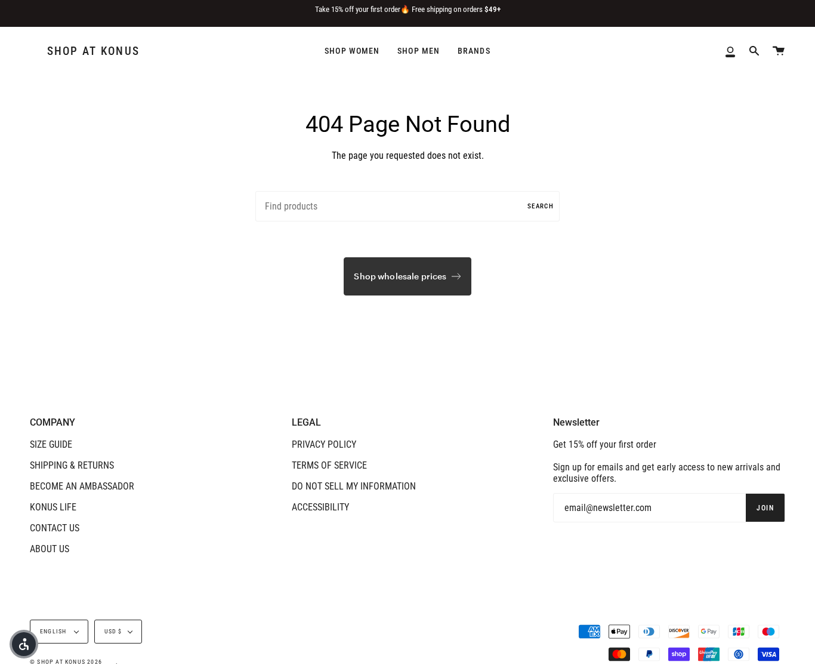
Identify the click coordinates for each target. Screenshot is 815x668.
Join (765, 508)
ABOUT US (49, 549)
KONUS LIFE (53, 507)
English (54, 631)
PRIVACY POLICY (324, 444)
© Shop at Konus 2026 (66, 661)
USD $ (113, 631)
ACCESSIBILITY (320, 507)
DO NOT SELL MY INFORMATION (354, 486)
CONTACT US (54, 528)
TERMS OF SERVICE (329, 465)
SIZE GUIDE (51, 444)
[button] (24, 644)
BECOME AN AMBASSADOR (82, 486)
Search (540, 206)
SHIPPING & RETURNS (72, 465)
